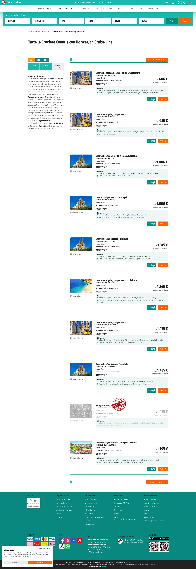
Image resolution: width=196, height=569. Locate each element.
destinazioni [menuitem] (107, 9)
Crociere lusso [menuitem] (63, 9)
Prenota (163, 99)
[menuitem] (167, 2)
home (30, 32)
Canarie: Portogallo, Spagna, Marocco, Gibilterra (116, 280)
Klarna (145, 514)
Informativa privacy (91, 507)
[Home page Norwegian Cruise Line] (101, 83)
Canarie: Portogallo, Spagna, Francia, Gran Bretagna (118, 72)
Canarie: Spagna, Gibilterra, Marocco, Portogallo (116, 156)
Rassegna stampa (149, 517)
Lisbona (106, 81)
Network (116, 514)
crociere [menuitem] (74, 9)
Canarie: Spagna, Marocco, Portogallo (112, 197)
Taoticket (105, 566)
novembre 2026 (46, 66)
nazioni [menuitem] (130, 9)
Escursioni (59, 517)
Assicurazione (89, 514)
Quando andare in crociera (64, 510)
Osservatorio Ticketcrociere (152, 503)
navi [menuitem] (96, 9)
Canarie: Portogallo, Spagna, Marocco (112, 114)
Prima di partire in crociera (64, 503)
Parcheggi (88, 521)
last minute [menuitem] (40, 9)
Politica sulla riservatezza (45, 548)
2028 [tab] (45, 60)
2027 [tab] (38, 60)
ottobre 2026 (34, 66)
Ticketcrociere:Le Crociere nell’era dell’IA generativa (125, 518)
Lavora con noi (89, 524)
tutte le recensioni (33, 506)
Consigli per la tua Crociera (64, 507)
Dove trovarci (118, 510)
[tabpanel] (46, 67)
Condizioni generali (91, 503)
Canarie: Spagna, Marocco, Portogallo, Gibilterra (116, 442)
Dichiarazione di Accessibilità (94, 517)
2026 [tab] (31, 60)
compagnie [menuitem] (86, 9)
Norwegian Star (101, 75)
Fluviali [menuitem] (119, 9)
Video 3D (58, 514)
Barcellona (107, 164)
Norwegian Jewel (101, 445)
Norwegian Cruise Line (42, 32)
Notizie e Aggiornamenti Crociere (154, 521)
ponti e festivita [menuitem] (152, 9)
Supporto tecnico (90, 499)
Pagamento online (149, 507)
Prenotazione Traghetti (121, 499)
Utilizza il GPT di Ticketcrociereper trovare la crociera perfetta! (133, 541)
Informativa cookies (91, 510)
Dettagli (151, 99)
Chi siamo (117, 507)
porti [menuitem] (140, 9)
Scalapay (146, 510)
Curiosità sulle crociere (63, 499)
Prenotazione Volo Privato (122, 503)
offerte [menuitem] (49, 9)
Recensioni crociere (150, 499)
